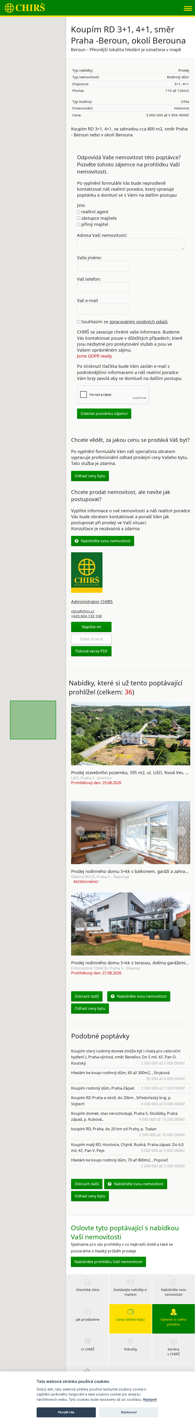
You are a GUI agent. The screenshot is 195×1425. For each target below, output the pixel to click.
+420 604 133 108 (86, 615)
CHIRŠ (25, 7)
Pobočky (130, 1349)
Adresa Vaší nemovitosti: (102, 235)
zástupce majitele (98, 218)
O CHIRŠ (87, 1349)
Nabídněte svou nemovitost (106, 540)
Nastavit (150, 1399)
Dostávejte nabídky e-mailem (130, 1292)
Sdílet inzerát (91, 639)
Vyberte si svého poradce (173, 1321)
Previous (80, 732)
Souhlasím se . (124, 321)
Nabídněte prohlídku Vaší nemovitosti (108, 1261)
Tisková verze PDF (91, 651)
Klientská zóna (87, 1289)
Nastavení (128, 1412)
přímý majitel (94, 224)
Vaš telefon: (89, 279)
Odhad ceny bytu (90, 475)
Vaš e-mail (87, 300)
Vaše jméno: (89, 257)
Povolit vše (66, 1412)
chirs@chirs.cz (82, 611)
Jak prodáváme (87, 1319)
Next (181, 732)
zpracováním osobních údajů (138, 321)
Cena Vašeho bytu (130, 1319)
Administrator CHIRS (92, 601)
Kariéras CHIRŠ (173, 1351)
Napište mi (91, 626)
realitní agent (94, 211)
